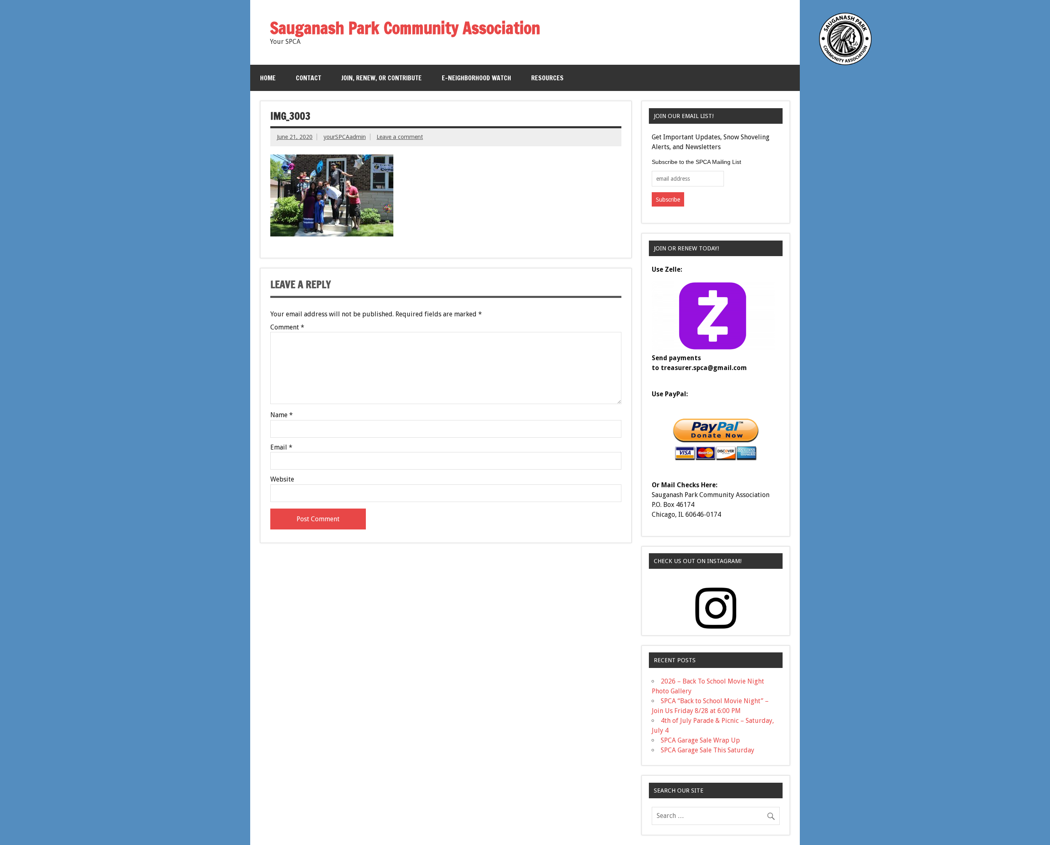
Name (281, 415)
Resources (547, 77)
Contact (308, 77)
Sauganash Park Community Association (405, 27)
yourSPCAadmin (345, 137)
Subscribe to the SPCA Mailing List (696, 162)
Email (281, 447)
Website (282, 479)
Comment (287, 327)
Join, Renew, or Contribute (381, 77)
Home (268, 77)
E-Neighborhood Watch (476, 77)
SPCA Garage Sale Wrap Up (700, 740)
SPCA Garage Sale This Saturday (707, 750)
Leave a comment (400, 137)
